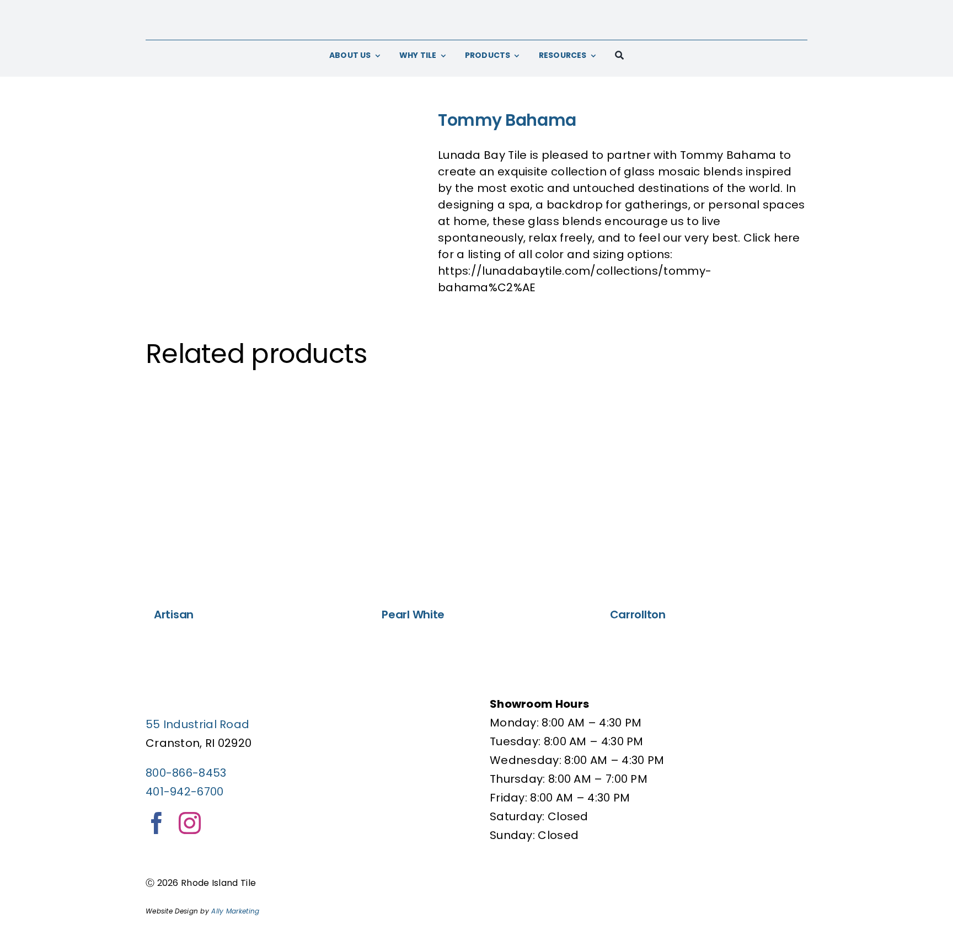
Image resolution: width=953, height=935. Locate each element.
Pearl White (413, 614)
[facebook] (157, 823)
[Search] (619, 55)
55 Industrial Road (197, 724)
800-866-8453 (186, 773)
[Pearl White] (476, 489)
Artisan (174, 614)
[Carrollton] (704, 489)
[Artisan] (248, 489)
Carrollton (638, 614)
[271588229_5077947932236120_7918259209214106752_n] (283, 202)
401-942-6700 (185, 791)
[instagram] (190, 823)
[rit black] (476, 11)
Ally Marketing (235, 911)
